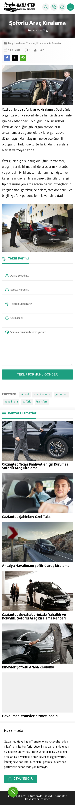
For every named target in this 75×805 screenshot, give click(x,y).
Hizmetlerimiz (43, 43)
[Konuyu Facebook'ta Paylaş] (7, 58)
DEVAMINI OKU (23, 778)
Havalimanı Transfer (24, 43)
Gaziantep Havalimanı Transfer (46, 798)
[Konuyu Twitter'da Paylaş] (15, 58)
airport (25, 394)
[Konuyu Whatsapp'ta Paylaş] (23, 58)
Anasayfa (33, 30)
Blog (45, 30)
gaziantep (61, 394)
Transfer (56, 43)
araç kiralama (42, 394)
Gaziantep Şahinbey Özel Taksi (27, 517)
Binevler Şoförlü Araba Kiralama (28, 667)
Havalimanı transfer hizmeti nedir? (30, 716)
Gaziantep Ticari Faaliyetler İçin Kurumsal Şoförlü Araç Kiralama (35, 466)
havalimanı (11, 401)
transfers (42, 401)
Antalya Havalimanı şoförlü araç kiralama (35, 566)
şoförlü (27, 401)
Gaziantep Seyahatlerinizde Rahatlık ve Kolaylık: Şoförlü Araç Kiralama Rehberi (34, 616)
